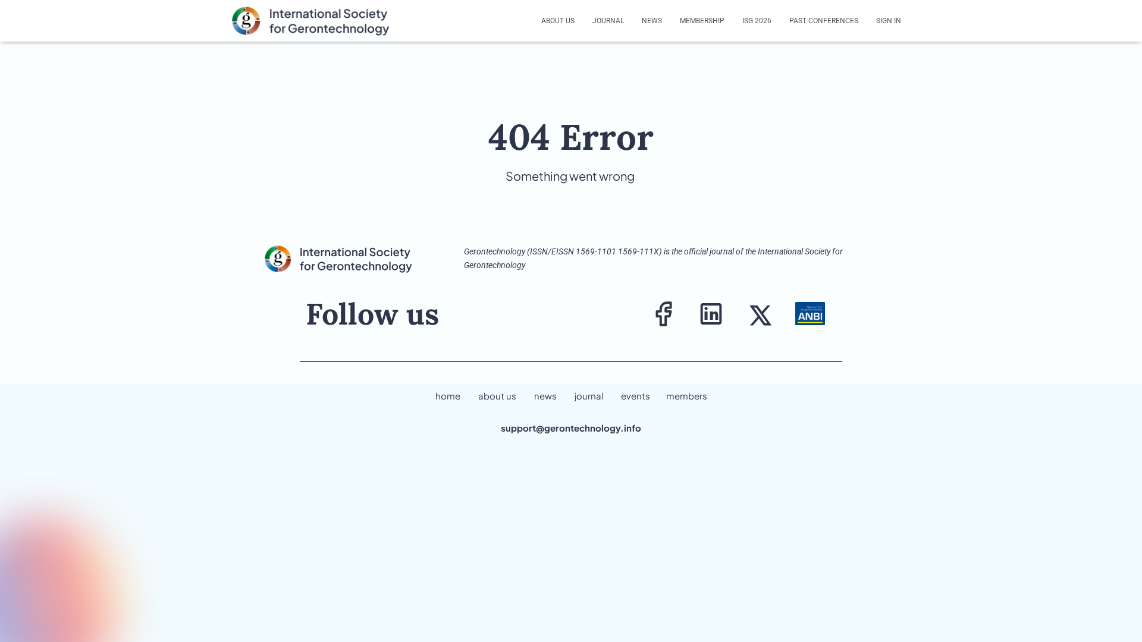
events (635, 395)
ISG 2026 (756, 21)
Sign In (888, 21)
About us (558, 21)
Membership (702, 21)
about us (497, 395)
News (652, 21)
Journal (608, 21)
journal (589, 395)
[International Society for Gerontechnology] (317, 21)
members (686, 395)
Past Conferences (823, 21)
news (545, 395)
